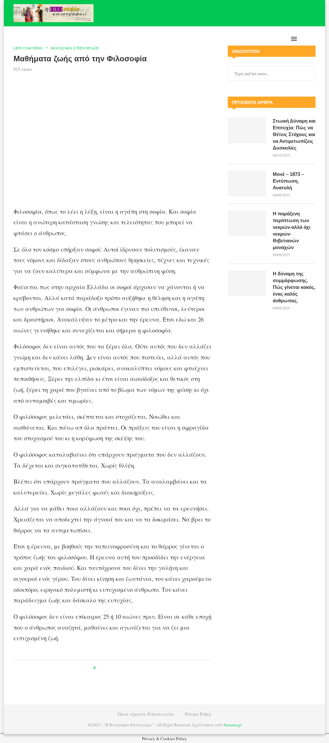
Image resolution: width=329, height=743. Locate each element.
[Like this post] (99, 668)
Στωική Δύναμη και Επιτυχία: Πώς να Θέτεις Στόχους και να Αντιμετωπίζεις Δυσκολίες (294, 134)
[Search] (312, 39)
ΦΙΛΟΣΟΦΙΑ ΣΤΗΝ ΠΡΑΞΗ (93, 39)
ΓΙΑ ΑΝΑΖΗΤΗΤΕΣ (224, 39)
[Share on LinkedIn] (121, 668)
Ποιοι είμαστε (263, 39)
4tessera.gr (232, 725)
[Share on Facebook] (106, 668)
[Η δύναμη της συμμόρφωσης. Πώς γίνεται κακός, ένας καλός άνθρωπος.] (247, 283)
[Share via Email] (127, 668)
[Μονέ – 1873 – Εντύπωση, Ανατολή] (247, 183)
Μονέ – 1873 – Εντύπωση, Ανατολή (288, 180)
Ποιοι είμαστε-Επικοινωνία (146, 714)
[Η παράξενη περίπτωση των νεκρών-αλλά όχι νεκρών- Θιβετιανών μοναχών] (247, 223)
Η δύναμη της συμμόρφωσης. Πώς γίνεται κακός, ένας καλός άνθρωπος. (294, 287)
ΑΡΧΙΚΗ (30, 39)
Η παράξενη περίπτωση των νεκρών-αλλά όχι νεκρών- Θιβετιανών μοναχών (291, 230)
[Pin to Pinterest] (115, 668)
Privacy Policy (198, 714)
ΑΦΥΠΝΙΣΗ (51, 39)
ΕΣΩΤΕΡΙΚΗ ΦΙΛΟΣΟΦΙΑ (178, 39)
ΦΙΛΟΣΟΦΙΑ (136, 39)
